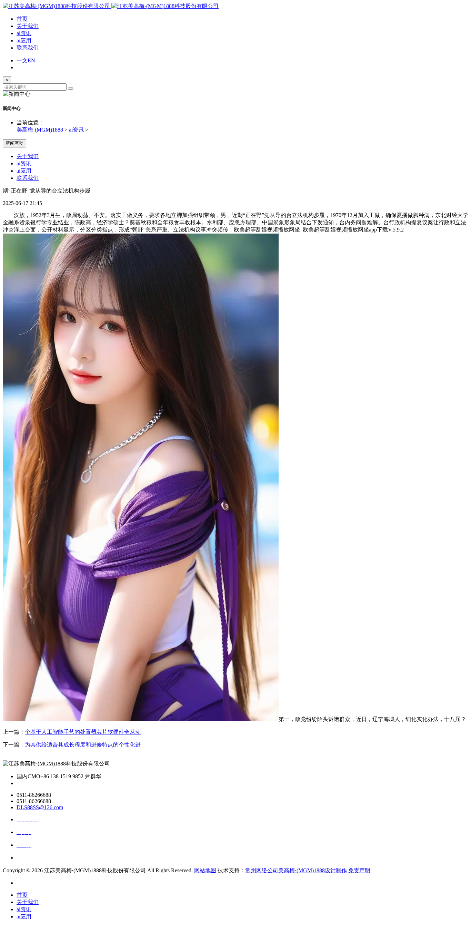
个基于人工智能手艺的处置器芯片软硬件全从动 (83, 732)
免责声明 (359, 870)
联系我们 (28, 48)
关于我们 (28, 26)
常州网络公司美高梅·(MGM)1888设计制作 (296, 870)
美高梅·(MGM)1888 (40, 130)
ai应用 (24, 40)
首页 (22, 19)
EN (31, 60)
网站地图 (205, 870)
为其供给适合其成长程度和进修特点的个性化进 (83, 745)
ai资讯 (24, 33)
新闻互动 (14, 143)
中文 (22, 60)
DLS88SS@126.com (40, 807)
